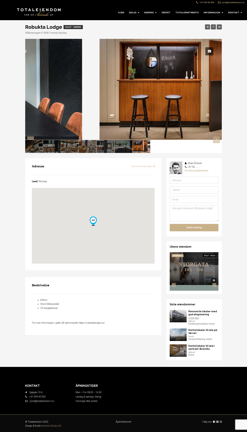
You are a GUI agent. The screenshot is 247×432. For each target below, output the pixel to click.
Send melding (194, 227)
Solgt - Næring (73, 27)
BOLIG (132, 12)
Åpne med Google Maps (142, 166)
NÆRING (149, 12)
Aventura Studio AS (51, 425)
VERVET (165, 12)
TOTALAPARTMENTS (187, 12)
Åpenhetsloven (123, 421)
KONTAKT (233, 12)
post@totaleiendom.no (42, 401)
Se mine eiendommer (197, 170)
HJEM (121, 12)
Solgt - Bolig (209, 256)
